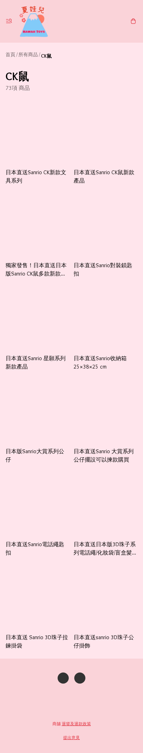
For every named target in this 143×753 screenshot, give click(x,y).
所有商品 (28, 54)
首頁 (10, 54)
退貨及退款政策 (76, 723)
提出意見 (71, 737)
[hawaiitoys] (33, 21)
